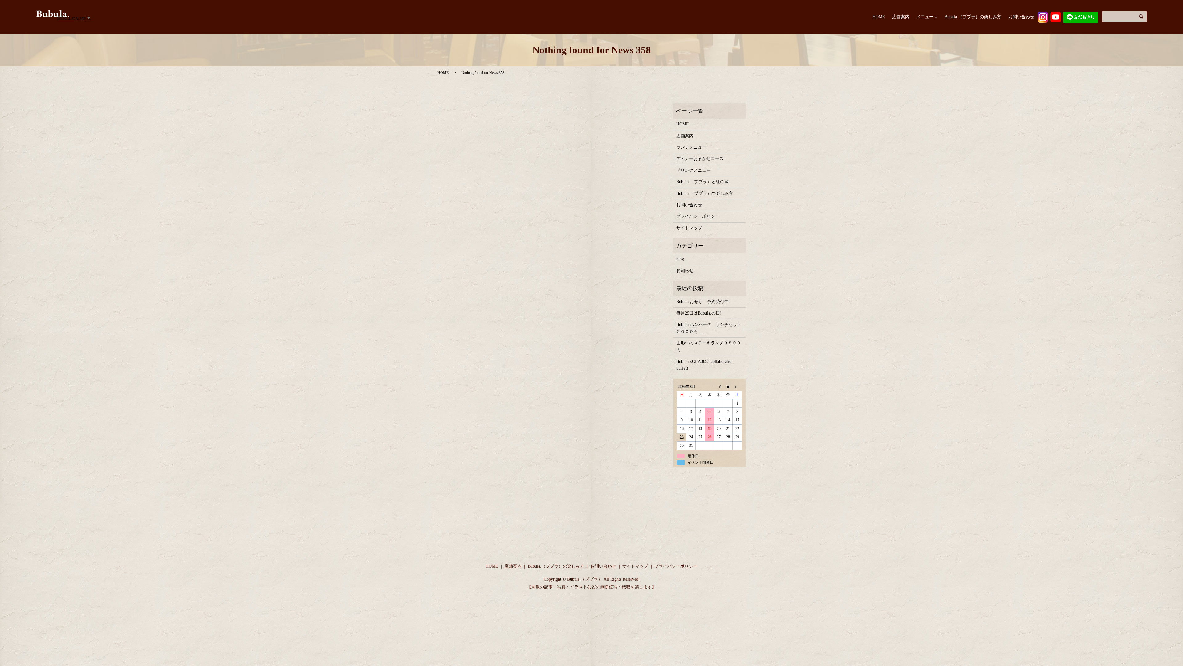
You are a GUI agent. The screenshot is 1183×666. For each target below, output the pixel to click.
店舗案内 (900, 17)
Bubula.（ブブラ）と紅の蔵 (702, 181)
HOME (878, 17)
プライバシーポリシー (697, 216)
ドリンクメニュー (693, 170)
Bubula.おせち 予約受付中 (702, 301)
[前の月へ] (718, 387)
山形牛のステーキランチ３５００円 (708, 346)
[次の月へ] (737, 387)
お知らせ (684, 270)
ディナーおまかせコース (700, 158)
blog (680, 259)
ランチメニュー (691, 147)
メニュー (924, 17)
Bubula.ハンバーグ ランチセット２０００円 (709, 328)
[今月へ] (728, 387)
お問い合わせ (1021, 17)
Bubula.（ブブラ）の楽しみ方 (973, 17)
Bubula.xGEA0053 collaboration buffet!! (705, 365)
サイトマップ (689, 228)
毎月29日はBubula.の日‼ (699, 313)
